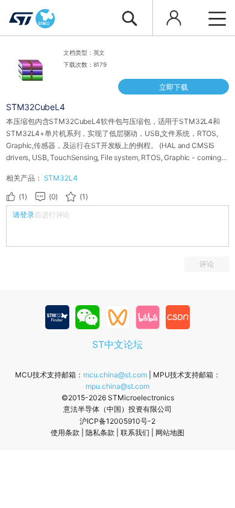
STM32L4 (61, 177)
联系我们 (135, 432)
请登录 (23, 214)
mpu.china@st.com (117, 386)
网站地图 (169, 432)
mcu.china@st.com (115, 374)
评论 (206, 263)
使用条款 (65, 432)
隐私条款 (100, 432)
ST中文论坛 (117, 344)
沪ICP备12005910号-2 (117, 421)
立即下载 (173, 86)
